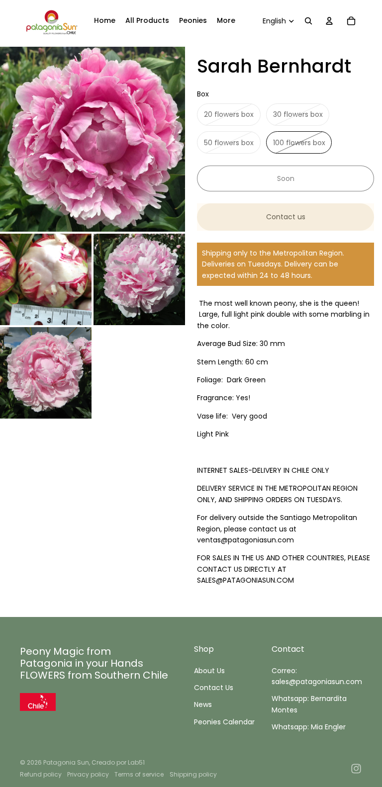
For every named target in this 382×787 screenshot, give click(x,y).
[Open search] (308, 21)
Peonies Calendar (224, 722)
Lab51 (136, 762)
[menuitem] (104, 21)
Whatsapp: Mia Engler (309, 727)
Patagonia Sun (66, 762)
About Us (209, 671)
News (203, 704)
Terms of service (139, 774)
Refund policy (41, 774)
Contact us (285, 217)
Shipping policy (193, 774)
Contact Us (213, 688)
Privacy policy (88, 774)
